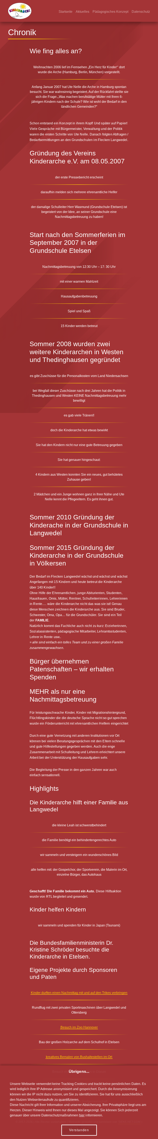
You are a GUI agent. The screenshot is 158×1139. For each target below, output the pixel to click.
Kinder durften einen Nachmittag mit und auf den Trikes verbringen (79, 992)
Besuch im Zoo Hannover (79, 1027)
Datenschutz (141, 11)
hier (82, 1115)
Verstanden (79, 1130)
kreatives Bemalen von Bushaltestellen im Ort (79, 1057)
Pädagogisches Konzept (110, 11)
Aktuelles (82, 11)
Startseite (65, 11)
